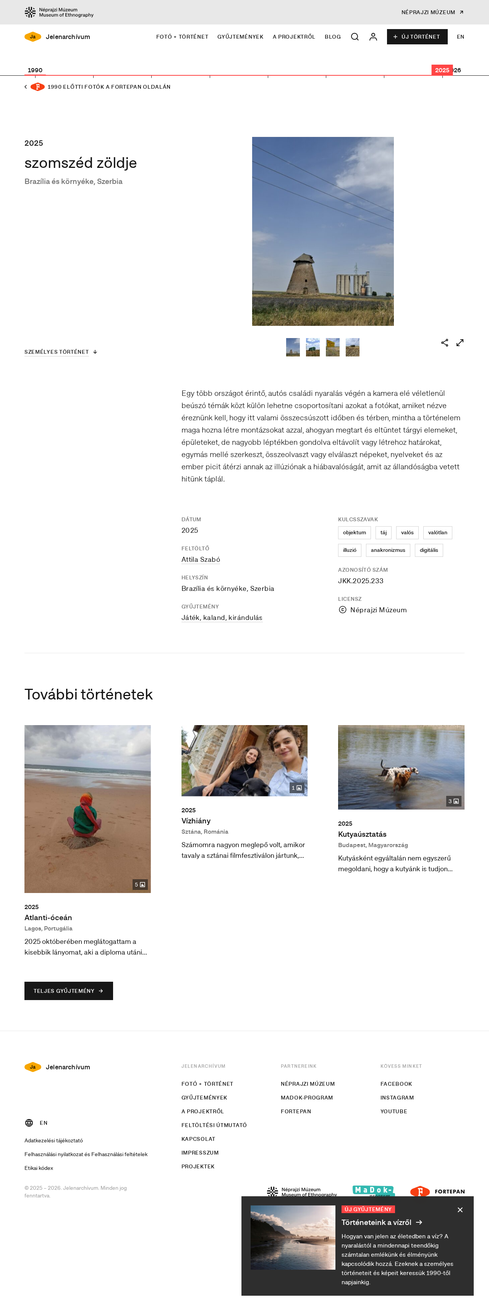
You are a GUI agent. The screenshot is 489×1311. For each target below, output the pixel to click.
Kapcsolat (198, 1138)
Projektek (198, 1166)
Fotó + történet (182, 36)
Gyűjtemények (240, 36)
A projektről (294, 36)
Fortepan (296, 1111)
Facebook (397, 1083)
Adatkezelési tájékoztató (53, 1140)
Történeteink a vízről (377, 1222)
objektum (354, 532)
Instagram (397, 1097)
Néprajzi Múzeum (308, 1083)
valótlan (437, 532)
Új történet (421, 36)
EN (461, 36)
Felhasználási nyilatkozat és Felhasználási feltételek (85, 1154)
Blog (333, 36)
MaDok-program (307, 1097)
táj (384, 532)
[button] (354, 36)
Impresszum (200, 1152)
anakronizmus (388, 550)
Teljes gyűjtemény (64, 990)
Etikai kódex (38, 1168)
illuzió (349, 550)
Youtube (394, 1111)
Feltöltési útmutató (214, 1125)
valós (407, 532)
